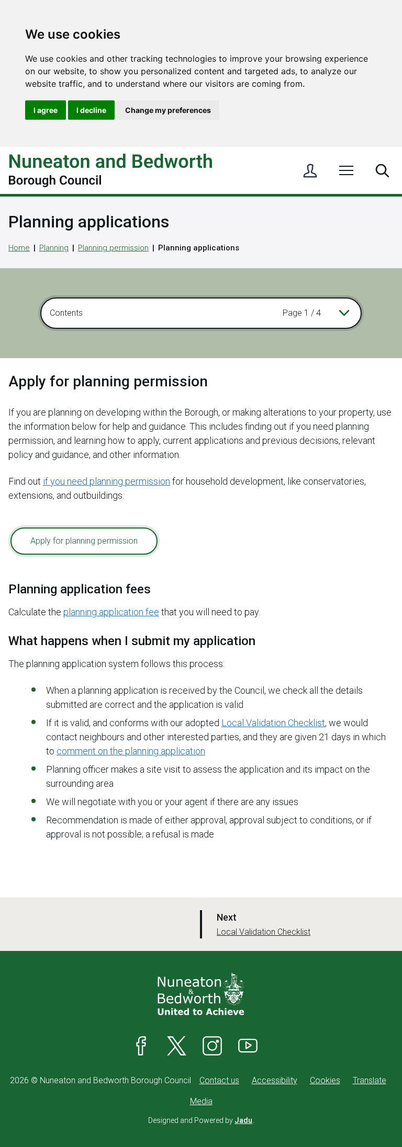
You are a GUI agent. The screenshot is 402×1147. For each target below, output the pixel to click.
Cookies (325, 1080)
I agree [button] (46, 110)
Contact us (219, 1080)
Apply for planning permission (84, 541)
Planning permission (113, 248)
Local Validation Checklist (273, 722)
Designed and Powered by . (201, 1120)
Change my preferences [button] (168, 110)
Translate (369, 1080)
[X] (177, 1046)
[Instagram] (212, 1046)
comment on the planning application (131, 750)
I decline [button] (91, 110)
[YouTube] (248, 1046)
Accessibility (274, 1080)
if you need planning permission (106, 481)
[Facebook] (141, 1046)
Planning (54, 248)
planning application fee (111, 611)
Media (201, 1101)
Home (19, 248)
